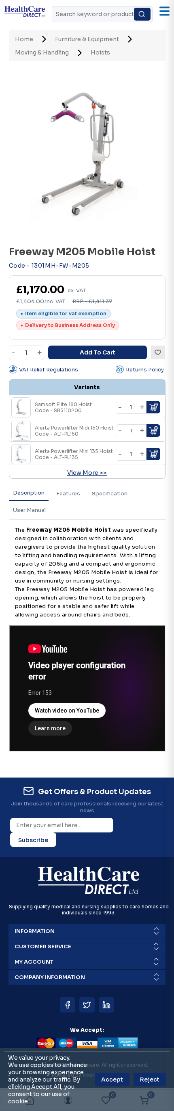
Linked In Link (106, 1004)
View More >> (87, 472)
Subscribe (33, 840)
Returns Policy (145, 369)
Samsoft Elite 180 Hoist (63, 407)
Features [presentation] (68, 493)
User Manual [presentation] (29, 510)
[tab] (29, 493)
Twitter (87, 1004)
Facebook (67, 1004)
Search (142, 14)
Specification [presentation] (109, 493)
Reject (149, 1079)
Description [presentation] (29, 492)
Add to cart (97, 352)
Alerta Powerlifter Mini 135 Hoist (74, 454)
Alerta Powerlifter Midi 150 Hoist (74, 431)
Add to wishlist (158, 352)
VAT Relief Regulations (48, 369)
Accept (112, 1079)
